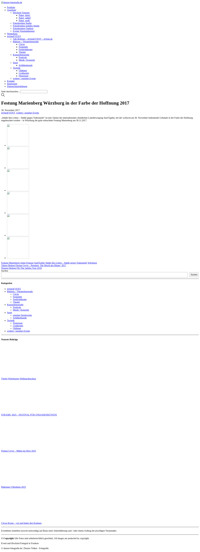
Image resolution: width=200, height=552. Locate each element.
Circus (16, 294)
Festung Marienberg (10, 263)
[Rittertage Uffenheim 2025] (17, 469)
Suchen (4, 270)
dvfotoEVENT (8, 113)
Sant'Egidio (39, 263)
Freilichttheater (20, 299)
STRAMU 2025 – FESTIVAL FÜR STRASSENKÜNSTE (29, 415)
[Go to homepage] (11, 2)
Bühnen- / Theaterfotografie (20, 291)
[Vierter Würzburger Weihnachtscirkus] (17, 360)
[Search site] (3, 96)
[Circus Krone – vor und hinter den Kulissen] (17, 505)
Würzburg (92, 263)
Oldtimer (17, 328)
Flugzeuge (18, 323)
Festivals (17, 307)
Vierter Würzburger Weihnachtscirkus (18, 378)
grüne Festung (27, 263)
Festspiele (17, 297)
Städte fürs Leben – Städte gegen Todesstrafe (66, 263)
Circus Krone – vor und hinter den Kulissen (21, 523)
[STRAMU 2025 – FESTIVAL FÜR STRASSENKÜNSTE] (17, 397)
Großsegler (18, 325)
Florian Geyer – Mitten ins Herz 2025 (18, 451)
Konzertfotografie (15, 304)
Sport (9, 312)
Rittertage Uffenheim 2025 (13, 487)
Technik (10, 320)
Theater (16, 302)
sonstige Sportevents (22, 315)
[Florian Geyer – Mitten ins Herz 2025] (17, 433)
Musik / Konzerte (21, 310)
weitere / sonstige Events (27, 113)
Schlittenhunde (20, 318)
